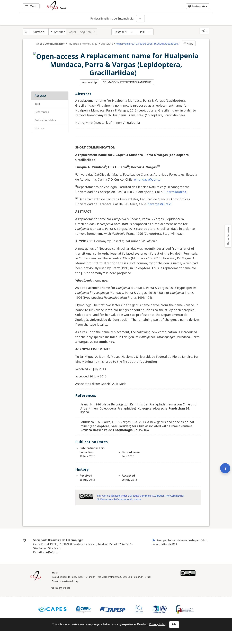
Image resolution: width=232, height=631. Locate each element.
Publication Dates (45, 120)
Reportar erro (228, 236)
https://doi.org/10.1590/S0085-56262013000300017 (147, 43)
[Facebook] (64, 588)
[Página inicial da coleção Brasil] (35, 580)
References (42, 112)
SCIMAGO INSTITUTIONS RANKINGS (127, 82)
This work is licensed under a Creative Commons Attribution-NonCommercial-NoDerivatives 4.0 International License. (140, 497)
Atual (72, 32)
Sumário (38, 32)
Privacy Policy (157, 624)
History (39, 128)
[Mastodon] (57, 588)
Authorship (89, 82)
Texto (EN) (121, 32)
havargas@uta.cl (160, 204)
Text (37, 103)
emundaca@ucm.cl (147, 179)
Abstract (40, 95)
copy (188, 43)
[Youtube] (68, 588)
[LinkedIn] (60, 588)
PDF (142, 32)
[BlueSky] (52, 588)
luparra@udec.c (175, 192)
